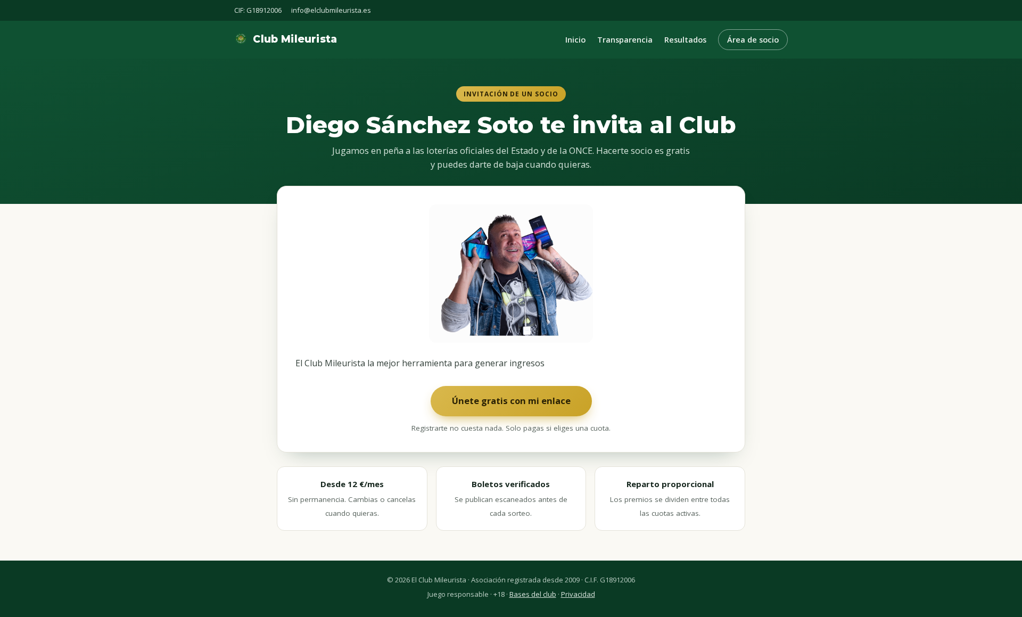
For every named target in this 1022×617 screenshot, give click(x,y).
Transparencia (625, 40)
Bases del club (532, 594)
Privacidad (578, 594)
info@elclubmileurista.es (331, 10)
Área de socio (753, 40)
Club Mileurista (295, 39)
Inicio (575, 40)
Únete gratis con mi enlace (511, 400)
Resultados (685, 40)
